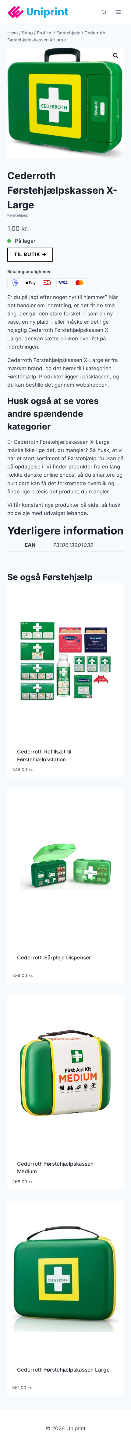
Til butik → (30, 254)
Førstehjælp (18, 215)
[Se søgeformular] (103, 12)
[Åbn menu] (118, 12)
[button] (115, 55)
